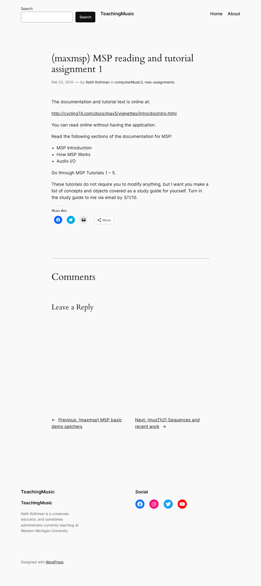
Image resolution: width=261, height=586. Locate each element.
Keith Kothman (98, 82)
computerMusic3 (129, 82)
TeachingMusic (117, 13)
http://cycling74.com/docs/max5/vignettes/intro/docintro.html (114, 113)
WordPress (54, 562)
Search (27, 8)
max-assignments (159, 82)
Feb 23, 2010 (62, 82)
